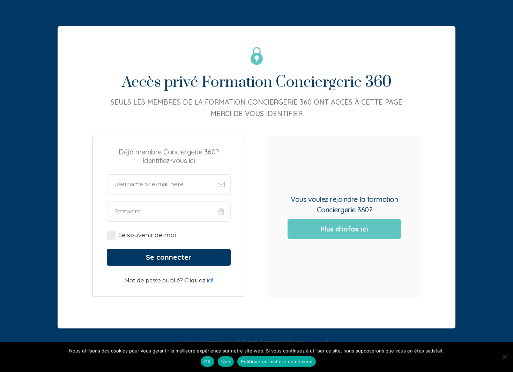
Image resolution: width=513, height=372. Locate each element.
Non (226, 361)
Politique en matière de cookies (276, 361)
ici (209, 280)
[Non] (504, 357)
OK (207, 361)
